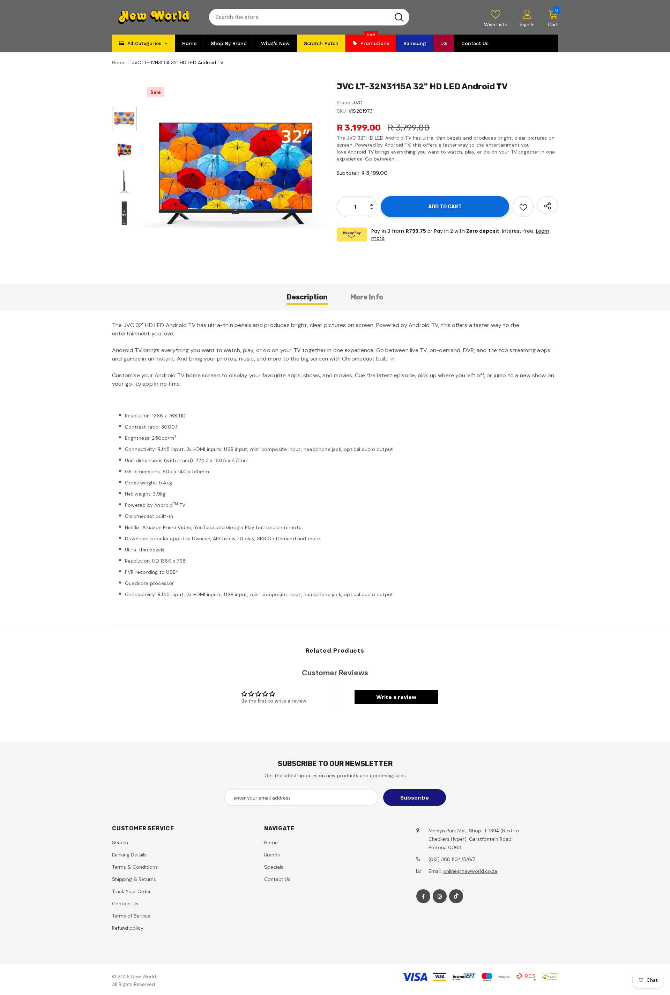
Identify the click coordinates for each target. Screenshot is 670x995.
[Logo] (155, 17)
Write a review (396, 697)
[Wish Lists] (523, 206)
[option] (234, 174)
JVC (357, 102)
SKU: (342, 111)
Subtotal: (348, 173)
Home (119, 62)
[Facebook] (423, 896)
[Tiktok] (456, 896)
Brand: (344, 102)
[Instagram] (440, 896)
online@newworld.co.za (470, 871)
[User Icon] (527, 14)
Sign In (527, 24)
